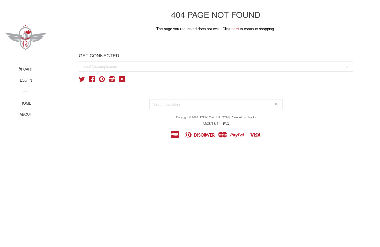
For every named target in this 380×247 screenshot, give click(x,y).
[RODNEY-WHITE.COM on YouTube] (122, 80)
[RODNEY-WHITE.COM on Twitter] (82, 80)
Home (25, 103)
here (235, 28)
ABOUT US (210, 123)
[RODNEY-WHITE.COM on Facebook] (92, 80)
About (26, 114)
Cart (27, 69)
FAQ (226, 123)
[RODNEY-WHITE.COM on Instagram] (112, 80)
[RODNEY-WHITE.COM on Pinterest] (102, 80)
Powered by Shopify (243, 117)
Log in (26, 80)
